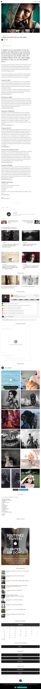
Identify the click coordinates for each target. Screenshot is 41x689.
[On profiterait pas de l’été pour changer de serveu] (10, 380)
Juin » (4, 639)
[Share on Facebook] (15, 203)
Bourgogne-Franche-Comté (7, 500)
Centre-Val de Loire (5, 502)
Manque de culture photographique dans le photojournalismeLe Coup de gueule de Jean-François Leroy (16, 586)
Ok (15, 687)
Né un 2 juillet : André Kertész (27, 286)
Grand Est (4, 504)
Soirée (7, 207)
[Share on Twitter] (18, 203)
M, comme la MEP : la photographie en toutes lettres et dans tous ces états (31, 267)
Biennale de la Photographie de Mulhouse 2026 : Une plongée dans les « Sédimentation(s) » (10, 267)
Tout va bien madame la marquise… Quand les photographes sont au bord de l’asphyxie (15, 595)
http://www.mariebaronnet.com (7, 108)
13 (31, 631)
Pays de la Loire (5, 510)
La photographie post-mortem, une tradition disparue (15, 575)
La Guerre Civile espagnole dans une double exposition (15, 614)
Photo (7, 35)
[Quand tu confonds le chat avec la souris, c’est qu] (30, 380)
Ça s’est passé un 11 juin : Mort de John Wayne (14, 599)
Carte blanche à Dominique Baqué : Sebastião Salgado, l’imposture (17, 580)
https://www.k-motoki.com (6, 94)
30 (9, 637)
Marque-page (6, 198)
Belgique (3, 514)
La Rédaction (6, 39)
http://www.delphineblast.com (7, 125)
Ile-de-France (4, 506)
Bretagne (3, 501)
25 (20, 635)
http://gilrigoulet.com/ (5, 146)
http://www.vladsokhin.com (6, 179)
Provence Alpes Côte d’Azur (7, 512)
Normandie (4, 507)
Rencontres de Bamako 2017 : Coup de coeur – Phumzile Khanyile (17, 571)
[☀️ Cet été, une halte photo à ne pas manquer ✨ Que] (10, 399)
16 (9, 633)
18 (20, 633)
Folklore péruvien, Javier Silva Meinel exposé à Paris (29, 245)
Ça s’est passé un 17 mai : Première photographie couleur (16, 609)
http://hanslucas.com (5, 194)
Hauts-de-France (5, 505)
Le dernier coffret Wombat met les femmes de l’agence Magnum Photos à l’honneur (27, 221)
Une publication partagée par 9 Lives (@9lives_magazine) (16, 358)
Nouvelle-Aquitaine (5, 508)
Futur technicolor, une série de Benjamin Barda (14, 604)
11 (20, 631)
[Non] (39, 686)
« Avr (2, 639)
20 (31, 633)
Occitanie (3, 509)
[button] (39, 4)
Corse (3, 503)
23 (9, 635)
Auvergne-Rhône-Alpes (6, 499)
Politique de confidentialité (22, 687)
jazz (3, 207)
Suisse (3, 515)
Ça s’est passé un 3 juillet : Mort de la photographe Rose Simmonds (9, 287)
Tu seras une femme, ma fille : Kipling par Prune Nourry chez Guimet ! (13, 221)
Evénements (3, 35)
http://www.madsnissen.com (6, 162)
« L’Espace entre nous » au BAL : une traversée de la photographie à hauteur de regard (10, 246)
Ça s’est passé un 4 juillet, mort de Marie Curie (14, 590)
